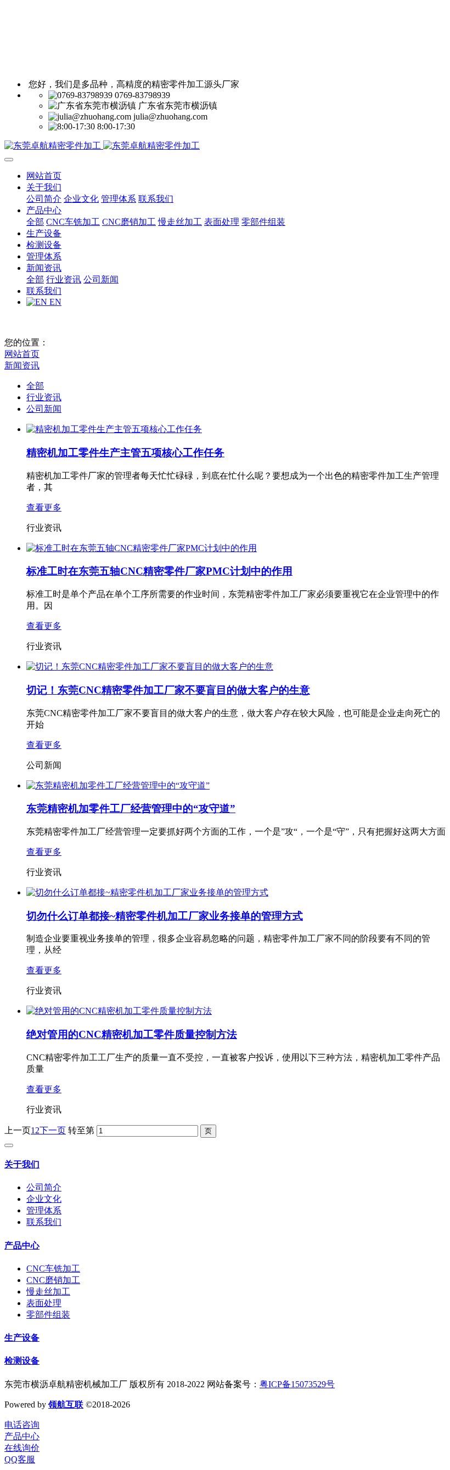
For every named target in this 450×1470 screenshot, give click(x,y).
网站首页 (43, 175)
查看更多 (43, 507)
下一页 (53, 1130)
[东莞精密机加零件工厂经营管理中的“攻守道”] (118, 785)
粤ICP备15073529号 (297, 1384)
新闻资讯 (22, 365)
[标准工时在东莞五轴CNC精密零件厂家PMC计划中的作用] (141, 548)
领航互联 (65, 1404)
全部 (35, 221)
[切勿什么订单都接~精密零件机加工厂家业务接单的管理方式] (147, 892)
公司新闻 (43, 408)
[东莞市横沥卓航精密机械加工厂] (225, 146)
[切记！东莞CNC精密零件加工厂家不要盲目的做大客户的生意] (149, 666)
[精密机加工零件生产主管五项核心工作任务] (114, 429)
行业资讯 (43, 397)
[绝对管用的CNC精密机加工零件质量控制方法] (119, 1010)
